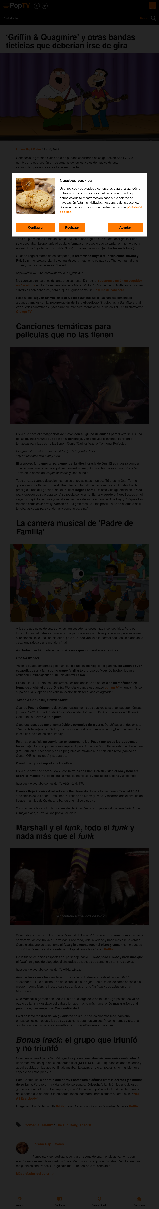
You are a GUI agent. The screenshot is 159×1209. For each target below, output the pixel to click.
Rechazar (72, 227)
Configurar (36, 227)
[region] (79, 204)
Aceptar (125, 227)
